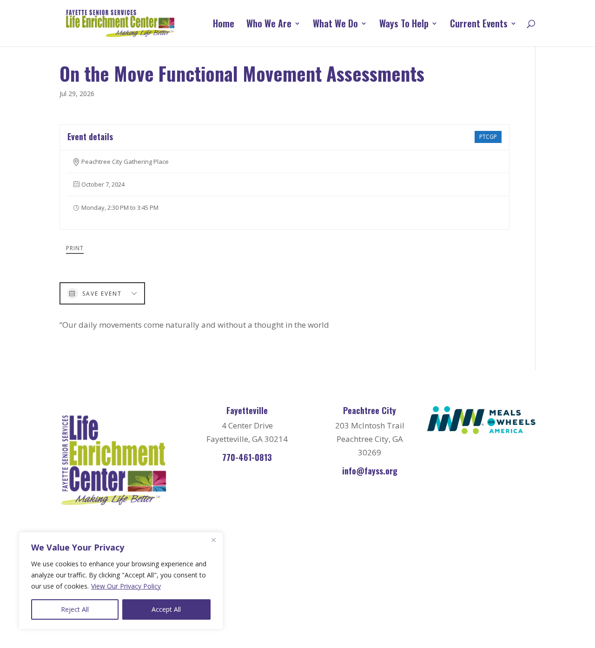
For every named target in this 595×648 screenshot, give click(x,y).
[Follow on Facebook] (443, 592)
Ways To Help (404, 25)
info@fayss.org (369, 471)
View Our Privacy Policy (126, 586)
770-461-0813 (247, 457)
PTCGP (488, 137)
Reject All (75, 609)
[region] (121, 580)
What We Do (335, 25)
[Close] (213, 539)
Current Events (479, 25)
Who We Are (268, 25)
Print (75, 248)
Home (223, 25)
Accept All (166, 609)
